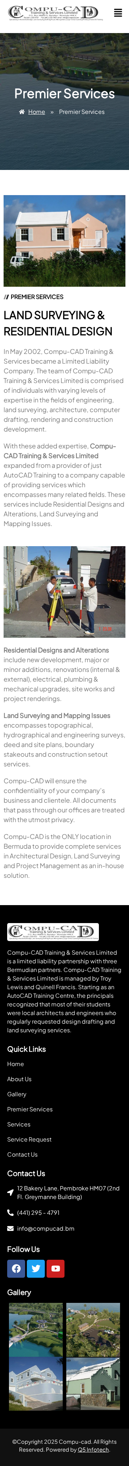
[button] (118, 12)
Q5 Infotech (93, 1449)
